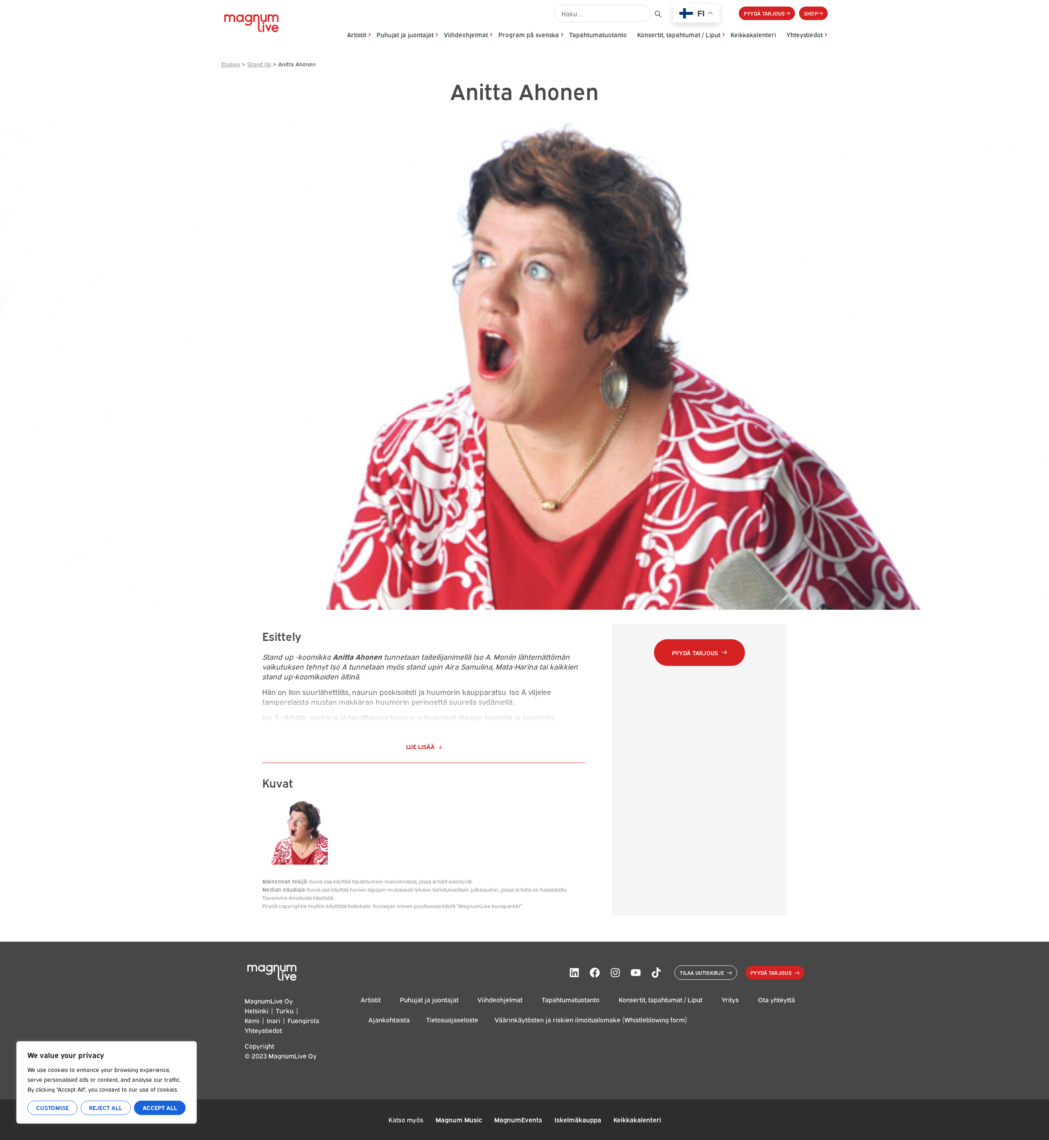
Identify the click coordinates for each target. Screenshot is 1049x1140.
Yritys (730, 1000)
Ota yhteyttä (776, 1000)
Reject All (105, 1107)
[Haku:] (602, 13)
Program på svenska (528, 35)
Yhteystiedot (804, 35)
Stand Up (259, 64)
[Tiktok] (656, 973)
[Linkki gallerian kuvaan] (295, 861)
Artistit (356, 35)
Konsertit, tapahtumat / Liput (678, 35)
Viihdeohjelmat (466, 35)
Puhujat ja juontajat (405, 35)
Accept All (160, 1107)
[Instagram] (615, 973)
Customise (52, 1107)
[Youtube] (635, 973)
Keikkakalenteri (753, 35)
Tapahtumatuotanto (598, 35)
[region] (106, 1082)
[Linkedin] (574, 973)
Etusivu (230, 64)
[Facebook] (594, 973)
